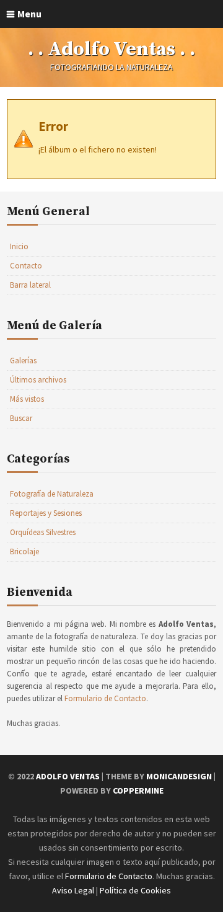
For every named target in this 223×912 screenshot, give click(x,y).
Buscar (21, 418)
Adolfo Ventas (68, 776)
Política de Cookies (135, 890)
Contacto (26, 265)
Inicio (19, 246)
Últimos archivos (38, 379)
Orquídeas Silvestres (43, 532)
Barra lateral (30, 285)
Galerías (23, 360)
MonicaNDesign (179, 776)
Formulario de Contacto (105, 698)
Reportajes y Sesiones (46, 513)
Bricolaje (24, 551)
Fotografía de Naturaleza (52, 494)
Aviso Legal (73, 890)
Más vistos (27, 399)
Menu (29, 13)
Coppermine (138, 790)
